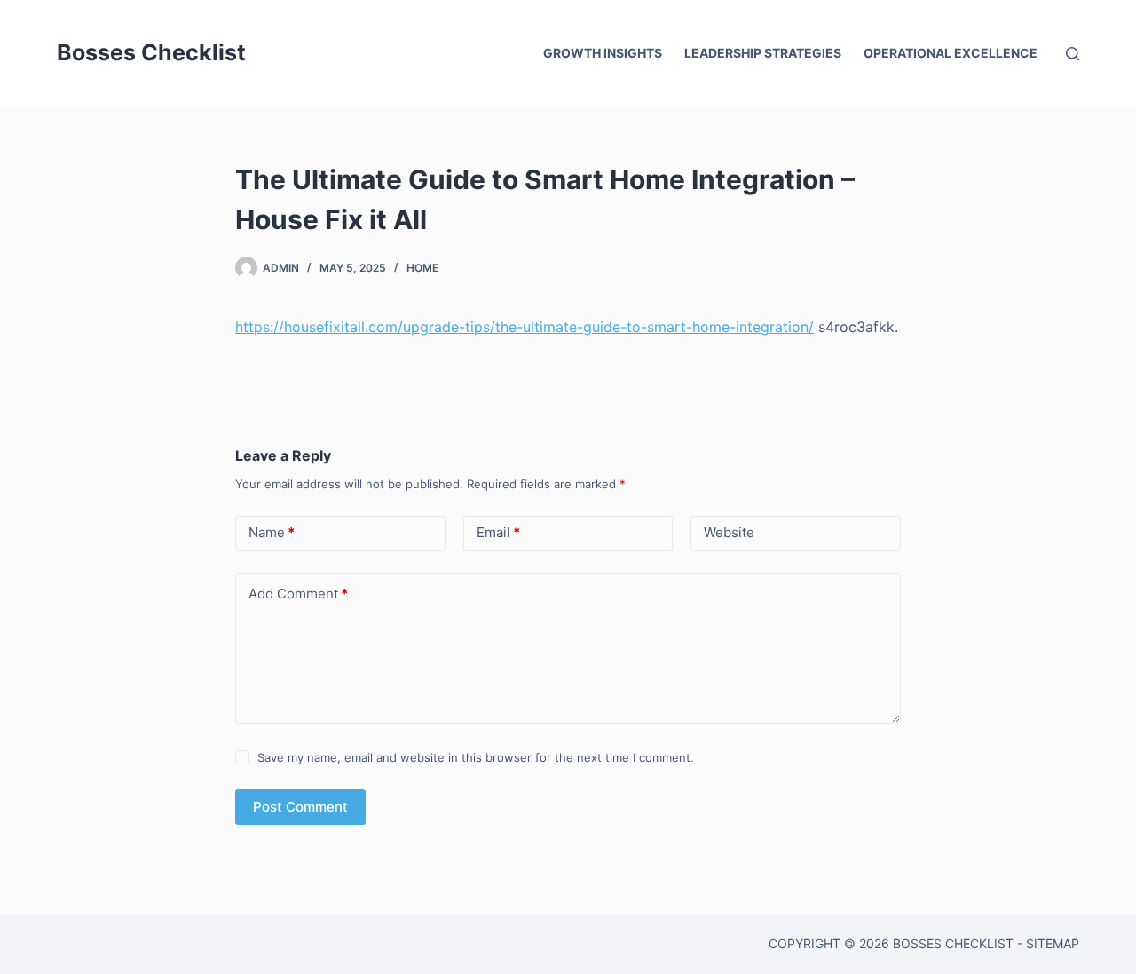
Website (729, 532)
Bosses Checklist (151, 52)
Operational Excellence (950, 52)
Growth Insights (602, 52)
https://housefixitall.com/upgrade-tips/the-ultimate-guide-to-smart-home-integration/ (524, 327)
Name (271, 532)
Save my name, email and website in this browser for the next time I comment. (475, 757)
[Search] (1072, 53)
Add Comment (298, 593)
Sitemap (1052, 943)
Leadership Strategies (762, 52)
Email (498, 532)
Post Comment (300, 806)
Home (422, 267)
